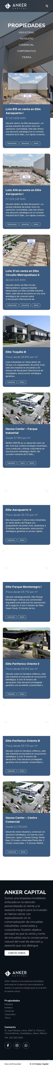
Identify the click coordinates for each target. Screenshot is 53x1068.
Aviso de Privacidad (13, 1064)
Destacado (12, 143)
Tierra (26, 57)
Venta (36, 143)
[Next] (47, 88)
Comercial (26, 44)
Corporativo (26, 51)
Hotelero (26, 38)
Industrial (26, 32)
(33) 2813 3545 (16, 1037)
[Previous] (6, 88)
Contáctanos (16, 953)
